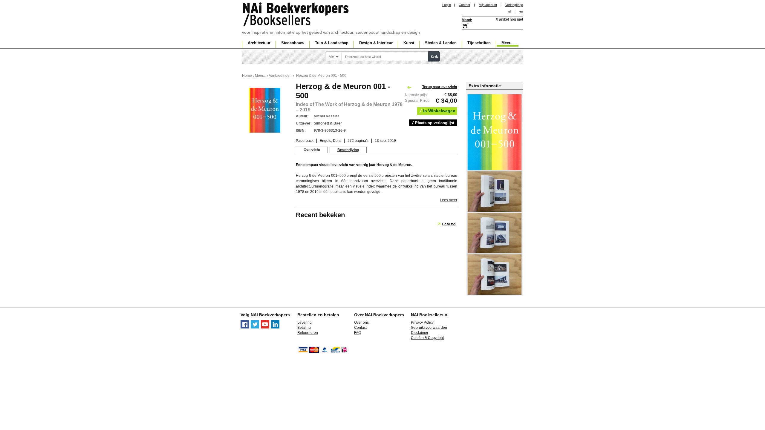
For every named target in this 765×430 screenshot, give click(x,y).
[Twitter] (255, 327)
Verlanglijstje (514, 5)
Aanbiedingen (280, 75)
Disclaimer (419, 333)
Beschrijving (348, 150)
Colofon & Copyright (427, 338)
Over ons (361, 322)
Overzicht (312, 150)
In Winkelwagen (439, 110)
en (521, 11)
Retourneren (307, 333)
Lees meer (448, 200)
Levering (304, 322)
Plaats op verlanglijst (434, 123)
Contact (464, 5)
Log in (446, 5)
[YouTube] (265, 327)
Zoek (434, 56)
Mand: (467, 20)
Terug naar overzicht (439, 87)
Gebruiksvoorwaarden (429, 327)
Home (247, 75)
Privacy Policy (422, 322)
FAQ (357, 333)
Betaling (304, 327)
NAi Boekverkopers (296, 15)
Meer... (260, 75)
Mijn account (488, 5)
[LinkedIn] (275, 327)
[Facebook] (245, 327)
